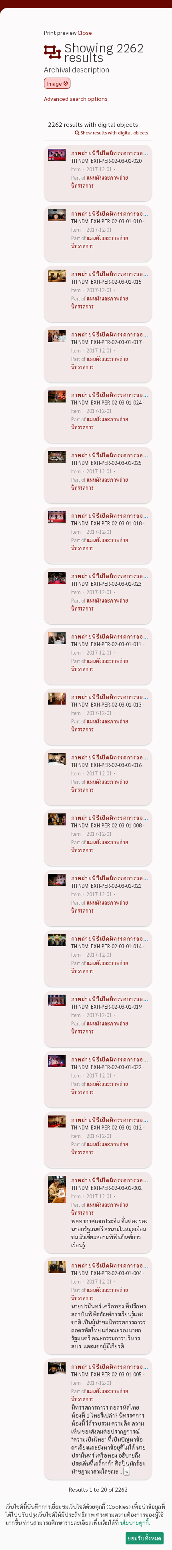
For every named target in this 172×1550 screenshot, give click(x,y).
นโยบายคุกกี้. (135, 1522)
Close (85, 32)
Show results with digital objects (113, 132)
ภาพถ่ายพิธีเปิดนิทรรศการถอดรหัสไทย (119, 153)
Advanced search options (76, 98)
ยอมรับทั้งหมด (144, 1538)
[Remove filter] (66, 83)
